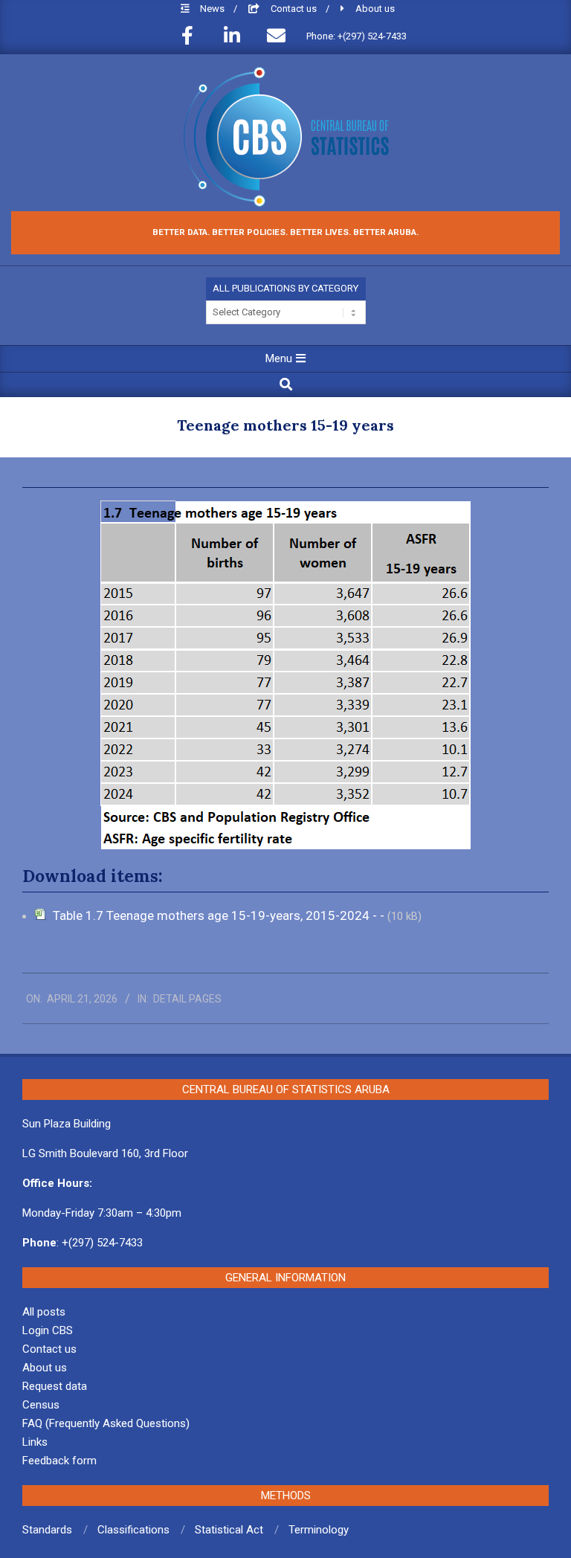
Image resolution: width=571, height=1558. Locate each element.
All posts (43, 1312)
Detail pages (187, 999)
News (213, 8)
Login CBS (47, 1330)
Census (40, 1404)
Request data (54, 1386)
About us (375, 8)
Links (35, 1442)
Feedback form (59, 1460)
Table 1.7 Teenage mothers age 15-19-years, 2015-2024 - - (220, 915)
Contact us (295, 8)
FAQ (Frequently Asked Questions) (106, 1423)
